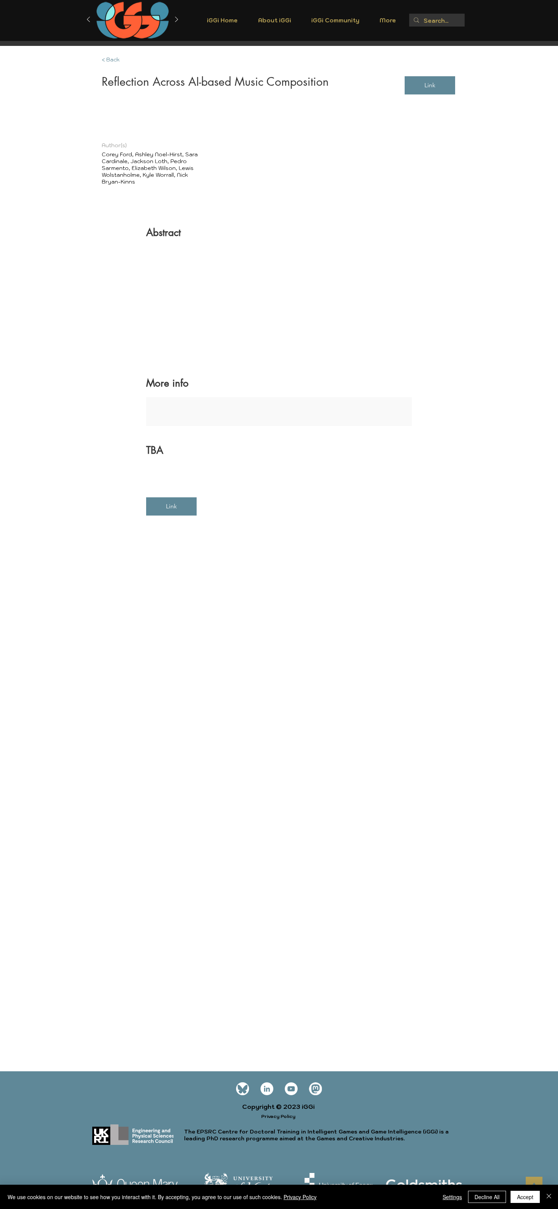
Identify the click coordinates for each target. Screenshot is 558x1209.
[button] (274, 22)
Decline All (487, 1197)
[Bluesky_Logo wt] (242, 1088)
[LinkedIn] (266, 1088)
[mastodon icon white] (315, 1088)
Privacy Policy (300, 1197)
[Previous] (88, 20)
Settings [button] (452, 1197)
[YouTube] (291, 1088)
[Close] (548, 1197)
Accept (525, 1197)
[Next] (176, 20)
